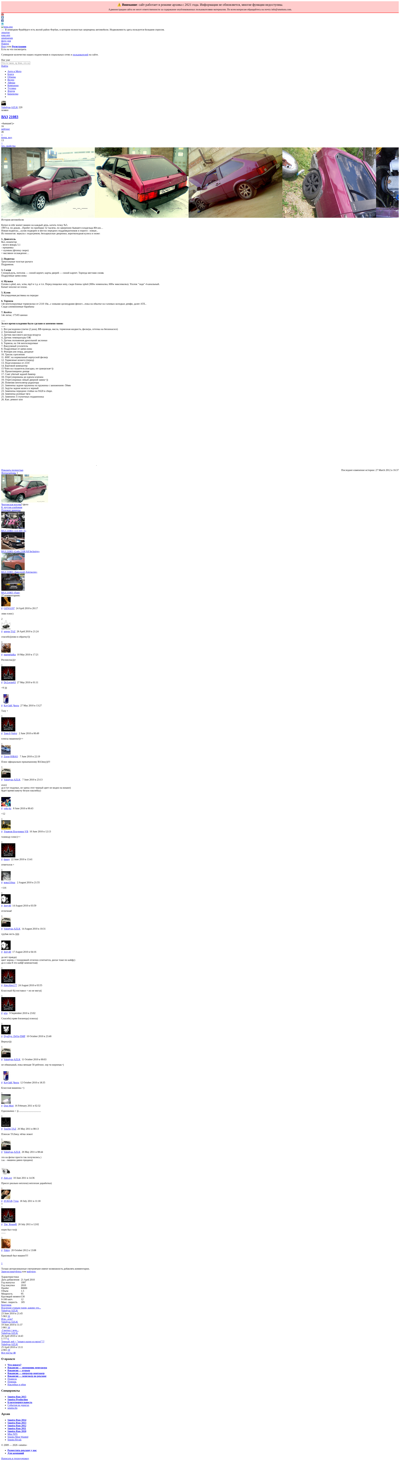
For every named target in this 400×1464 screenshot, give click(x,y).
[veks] (6, 805)
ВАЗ (4, 117)
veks (6, 808)
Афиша (11, 82)
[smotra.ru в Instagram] (7, 26)
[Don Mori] (6, 1103)
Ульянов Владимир (14, 831)
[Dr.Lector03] (8, 679)
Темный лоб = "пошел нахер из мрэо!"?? (22, 1341)
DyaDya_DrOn (11, 1036)
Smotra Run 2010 (17, 1431)
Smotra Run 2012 (17, 1425)
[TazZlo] (6, 1126)
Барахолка (13, 94)
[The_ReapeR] (8, 1221)
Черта (16, 705)
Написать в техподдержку (15, 1458)
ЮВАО (14, 756)
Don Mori (9, 1105)
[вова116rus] (6, 879)
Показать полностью (12, 470)
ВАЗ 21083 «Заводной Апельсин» (19, 572)
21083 (13, 117)
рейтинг (5, 129)
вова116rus (9, 882)
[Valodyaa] (3, 104)
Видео (11, 79)
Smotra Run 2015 (17, 1396)
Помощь (12, 1381)
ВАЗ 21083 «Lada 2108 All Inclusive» (20, 551)
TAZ (13, 631)
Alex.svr (8, 1178)
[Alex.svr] (6, 1175)
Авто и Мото (14, 71)
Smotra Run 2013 (17, 1422)
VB (26, 831)
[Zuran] (6, 753)
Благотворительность (20, 1402)
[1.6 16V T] (13, 528)
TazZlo (7, 1128)
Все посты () (8, 1352)
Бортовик (6, 1305)
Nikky (7, 1250)
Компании (13, 85)
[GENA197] (6, 605)
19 (9, 1350)
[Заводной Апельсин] (13, 569)
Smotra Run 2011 (17, 1428)
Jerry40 (7, 905)
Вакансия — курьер (19, 1370)
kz (10, 808)
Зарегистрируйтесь (11, 1271)
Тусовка (12, 88)
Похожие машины (11, 510)
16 (9, 1316)
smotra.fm (12, 1408)
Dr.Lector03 (10, 682)
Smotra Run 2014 (17, 1420)
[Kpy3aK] (6, 702)
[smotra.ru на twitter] (2, 24)
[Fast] (13, 590)
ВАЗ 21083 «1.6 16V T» (13, 530)
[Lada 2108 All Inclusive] (13, 548)
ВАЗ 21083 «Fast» (10, 592)
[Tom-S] (8, 730)
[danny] (8, 856)
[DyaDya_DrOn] (6, 1033)
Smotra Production (18, 1399)
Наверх (5, 43)
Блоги (11, 74)
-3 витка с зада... (10, 1330)
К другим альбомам (11, 507)
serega (7, 631)
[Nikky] (6, 1247)
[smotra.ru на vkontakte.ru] (2, 17)
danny (7, 859)
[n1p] (8, 1010)
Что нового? (14, 1364)
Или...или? (7, 1319)
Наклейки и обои (17, 1384)
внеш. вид (6, 137)
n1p (6, 1013)
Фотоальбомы (8, 473)
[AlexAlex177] (8, 982)
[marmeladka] (6, 651)
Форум (11, 91)
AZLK (14, 107)
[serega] (6, 628)
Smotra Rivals (14, 1439)
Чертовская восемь (11, 504)
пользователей (80, 54)
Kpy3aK (8, 705)
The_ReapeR (10, 1224)
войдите (31, 1271)
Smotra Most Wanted (18, 1437)
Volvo (14, 733)
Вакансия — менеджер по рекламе (27, 1376)
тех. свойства (8, 146)
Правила (12, 1379)
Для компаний (16, 1453)
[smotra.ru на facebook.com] (2, 21)
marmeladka (10, 654)
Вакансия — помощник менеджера (27, 1367)
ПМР (22, 1036)
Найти (4, 66)
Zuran (7, 756)
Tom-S (7, 733)
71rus (16, 1201)
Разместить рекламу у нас (22, 1450)
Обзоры (12, 77)
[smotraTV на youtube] (2, 14)
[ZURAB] (6, 1198)
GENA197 (9, 608)
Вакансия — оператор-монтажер (26, 1373)
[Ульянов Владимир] (6, 828)
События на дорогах (18, 1405)
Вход (4, 46)
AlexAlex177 (10, 985)
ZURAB (8, 1201)
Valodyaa (5, 107)
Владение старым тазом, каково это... (21, 1307)
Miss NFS (13, 1434)
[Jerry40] (6, 902)
